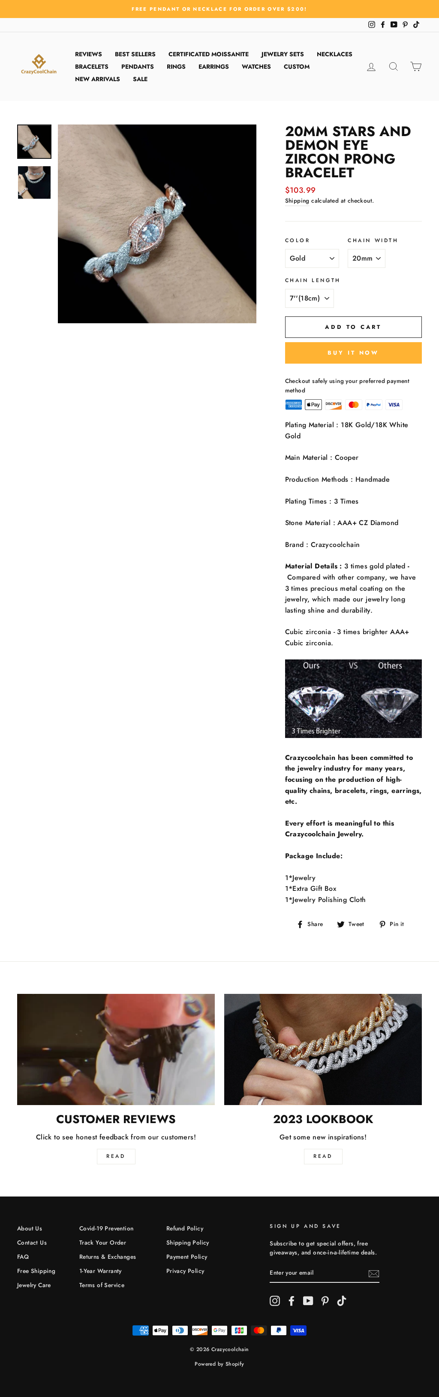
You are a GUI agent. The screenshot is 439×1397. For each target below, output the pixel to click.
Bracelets (91, 66)
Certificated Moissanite (208, 54)
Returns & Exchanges (107, 1256)
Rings (176, 66)
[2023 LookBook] (323, 1049)
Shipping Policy (187, 1242)
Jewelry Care (34, 1285)
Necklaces (334, 54)
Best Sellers (135, 54)
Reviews (88, 54)
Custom (297, 66)
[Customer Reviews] (116, 1049)
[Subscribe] (373, 1273)
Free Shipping (36, 1270)
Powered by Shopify (219, 1364)
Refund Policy (184, 1228)
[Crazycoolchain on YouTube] (308, 1301)
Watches (256, 66)
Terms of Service (101, 1285)
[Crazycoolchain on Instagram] (275, 1301)
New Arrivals (97, 79)
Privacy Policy (185, 1270)
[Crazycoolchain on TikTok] (342, 1301)
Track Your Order (102, 1242)
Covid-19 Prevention (106, 1228)
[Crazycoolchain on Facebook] (291, 1301)
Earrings (213, 66)
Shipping (297, 200)
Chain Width (373, 240)
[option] (219, 9)
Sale (140, 79)
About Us (29, 1228)
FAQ (23, 1256)
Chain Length (313, 280)
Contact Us (32, 1242)
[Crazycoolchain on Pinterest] (325, 1301)
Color (297, 240)
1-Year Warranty (100, 1270)
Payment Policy (186, 1256)
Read (115, 1156)
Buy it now (353, 353)
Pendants (137, 66)
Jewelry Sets (283, 54)
